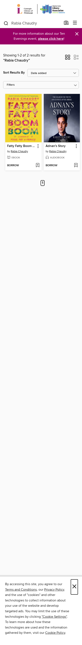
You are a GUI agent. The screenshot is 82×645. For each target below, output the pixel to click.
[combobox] (32, 23)
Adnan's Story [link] (56, 146)
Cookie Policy (55, 633)
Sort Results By (14, 73)
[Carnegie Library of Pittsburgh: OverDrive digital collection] (41, 9)
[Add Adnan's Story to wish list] (75, 165)
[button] (67, 58)
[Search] (6, 23)
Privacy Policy (54, 589)
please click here (50, 39)
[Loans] (66, 24)
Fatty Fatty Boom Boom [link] (21, 146)
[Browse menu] (75, 23)
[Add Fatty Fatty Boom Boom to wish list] (37, 165)
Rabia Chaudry (19, 151)
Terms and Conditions (21, 589)
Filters (11, 85)
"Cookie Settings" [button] (54, 617)
